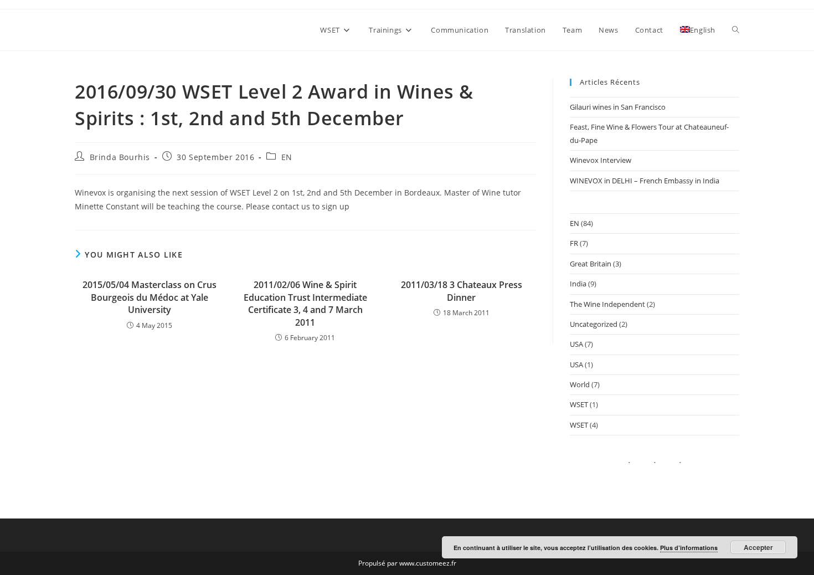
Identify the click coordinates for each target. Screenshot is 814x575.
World (580, 384)
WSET (579, 404)
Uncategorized (593, 324)
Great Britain (590, 264)
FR (574, 243)
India (578, 284)
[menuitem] (698, 29)
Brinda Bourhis (120, 157)
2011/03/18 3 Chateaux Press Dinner (461, 291)
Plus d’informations (689, 547)
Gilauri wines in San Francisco (618, 107)
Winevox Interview (600, 160)
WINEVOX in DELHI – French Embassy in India (644, 181)
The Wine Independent (607, 304)
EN (286, 157)
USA (576, 344)
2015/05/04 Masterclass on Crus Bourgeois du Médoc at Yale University (150, 297)
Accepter (758, 547)
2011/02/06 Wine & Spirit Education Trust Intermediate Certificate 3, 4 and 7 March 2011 (305, 303)
